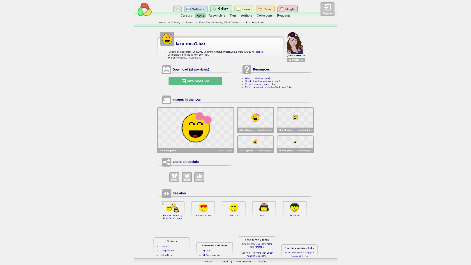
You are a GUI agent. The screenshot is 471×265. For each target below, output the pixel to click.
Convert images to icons (257, 84)
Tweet (187, 180)
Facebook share (214, 255)
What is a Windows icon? (257, 78)
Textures (294, 256)
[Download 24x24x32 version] (255, 142)
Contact (224, 261)
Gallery (175, 22)
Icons (200, 15)
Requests (284, 15)
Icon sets (164, 246)
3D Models (303, 256)
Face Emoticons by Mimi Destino (219, 22)
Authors (246, 15)
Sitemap (263, 261)
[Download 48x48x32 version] (255, 117)
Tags (233, 15)
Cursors (186, 15)
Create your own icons (256, 87)
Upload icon (166, 255)
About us (208, 261)
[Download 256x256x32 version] (196, 127)
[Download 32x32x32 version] (295, 117)
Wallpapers (309, 253)
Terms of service (243, 261)
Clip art (287, 253)
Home (162, 22)
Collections (265, 15)
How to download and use (258, 81)
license (259, 52)
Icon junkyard (167, 250)
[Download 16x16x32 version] (295, 142)
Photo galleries (297, 253)
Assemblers (217, 15)
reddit (209, 250)
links (311, 248)
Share (174, 180)
